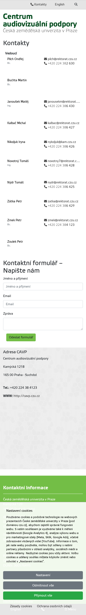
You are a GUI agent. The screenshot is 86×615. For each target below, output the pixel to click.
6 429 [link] (61, 205)
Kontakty (40, 4)
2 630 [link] (61, 63)
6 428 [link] (61, 165)
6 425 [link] (61, 186)
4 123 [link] (61, 224)
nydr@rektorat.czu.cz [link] (62, 182)
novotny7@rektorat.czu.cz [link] (65, 161)
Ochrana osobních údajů (54, 606)
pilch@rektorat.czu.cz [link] (62, 59)
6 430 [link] (61, 106)
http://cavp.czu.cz (27, 396)
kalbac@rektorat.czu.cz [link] (63, 123)
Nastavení (43, 575)
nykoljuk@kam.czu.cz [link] (62, 142)
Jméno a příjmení (15, 278)
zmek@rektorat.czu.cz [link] (63, 220)
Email (7, 296)
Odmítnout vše (43, 585)
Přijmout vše (43, 595)
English (59, 4)
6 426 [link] (61, 146)
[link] (40, 23)
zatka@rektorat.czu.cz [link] (63, 201)
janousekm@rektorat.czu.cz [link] (66, 101)
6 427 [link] (61, 127)
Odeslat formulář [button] (21, 337)
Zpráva (8, 313)
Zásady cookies (21, 606)
